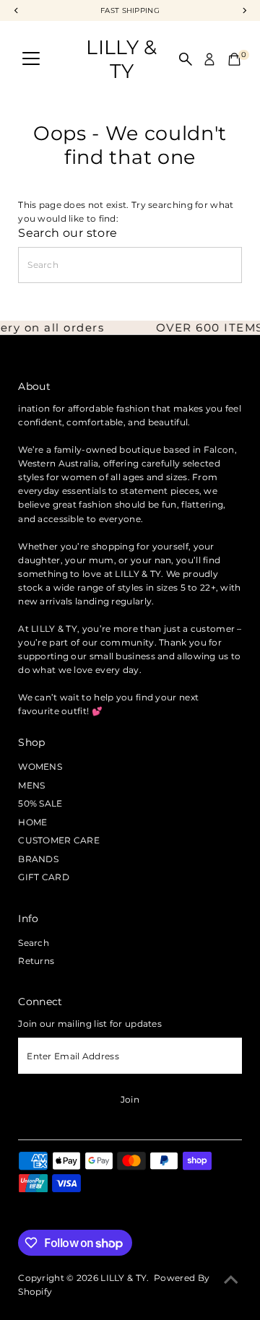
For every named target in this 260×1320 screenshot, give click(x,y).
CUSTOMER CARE (59, 840)
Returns (36, 960)
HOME (32, 822)
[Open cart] (234, 59)
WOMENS (40, 766)
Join (130, 1099)
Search (33, 942)
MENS (31, 785)
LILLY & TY (121, 59)
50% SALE (40, 803)
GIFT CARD (43, 877)
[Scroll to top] (231, 1280)
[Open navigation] (31, 59)
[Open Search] (185, 59)
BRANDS (38, 859)
